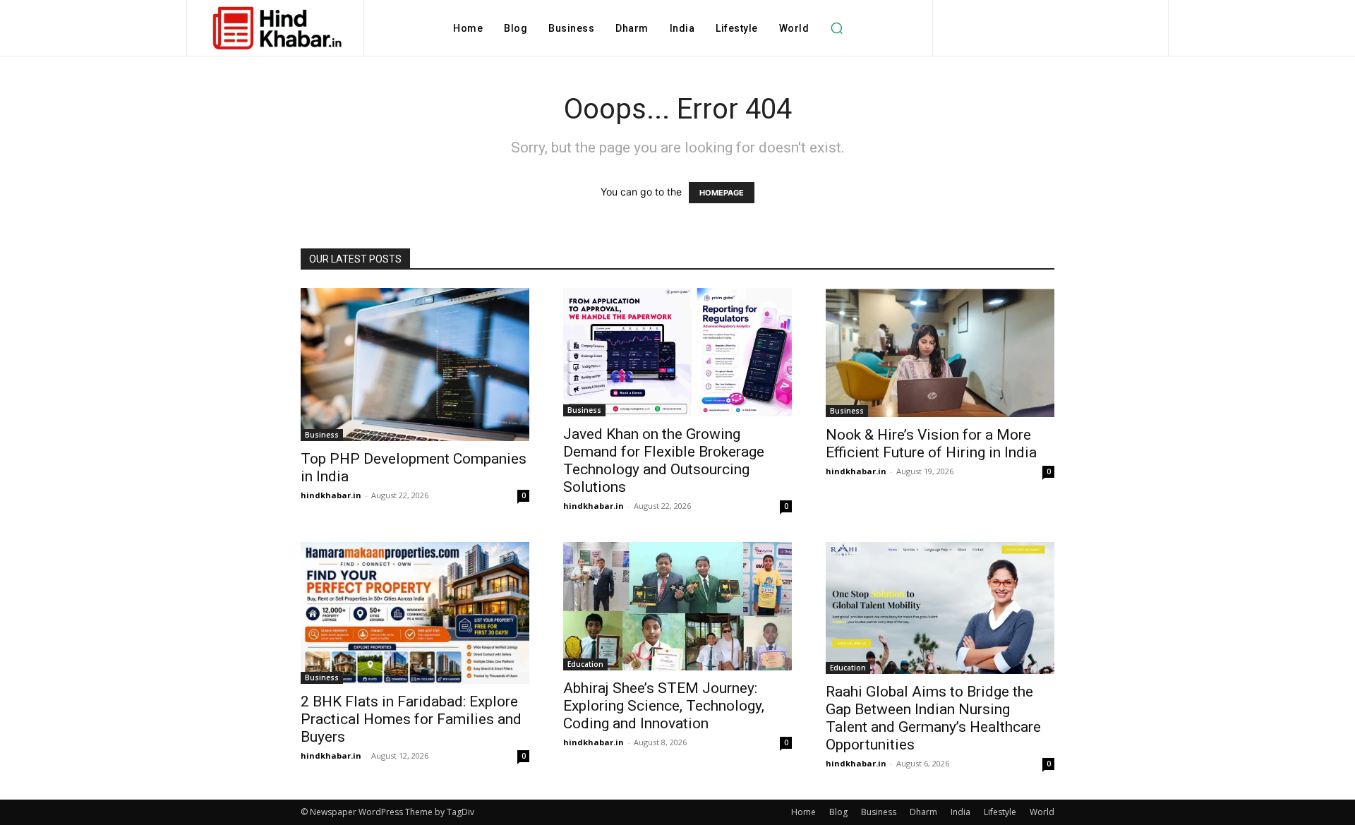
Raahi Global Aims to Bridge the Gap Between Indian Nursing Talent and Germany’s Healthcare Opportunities (933, 718)
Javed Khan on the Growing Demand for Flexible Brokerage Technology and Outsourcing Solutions (663, 460)
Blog (838, 812)
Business (322, 435)
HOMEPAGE (721, 193)
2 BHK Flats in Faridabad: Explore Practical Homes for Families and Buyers (411, 719)
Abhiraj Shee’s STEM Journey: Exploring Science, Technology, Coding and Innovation (663, 706)
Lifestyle (1000, 812)
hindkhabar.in (331, 495)
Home (803, 812)
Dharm (923, 812)
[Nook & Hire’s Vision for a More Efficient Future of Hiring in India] (940, 352)
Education (585, 664)
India (960, 812)
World (1042, 812)
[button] (836, 28)
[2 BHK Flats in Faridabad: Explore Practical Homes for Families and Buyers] (415, 613)
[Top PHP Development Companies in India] (415, 364)
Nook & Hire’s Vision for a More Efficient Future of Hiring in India (931, 443)
